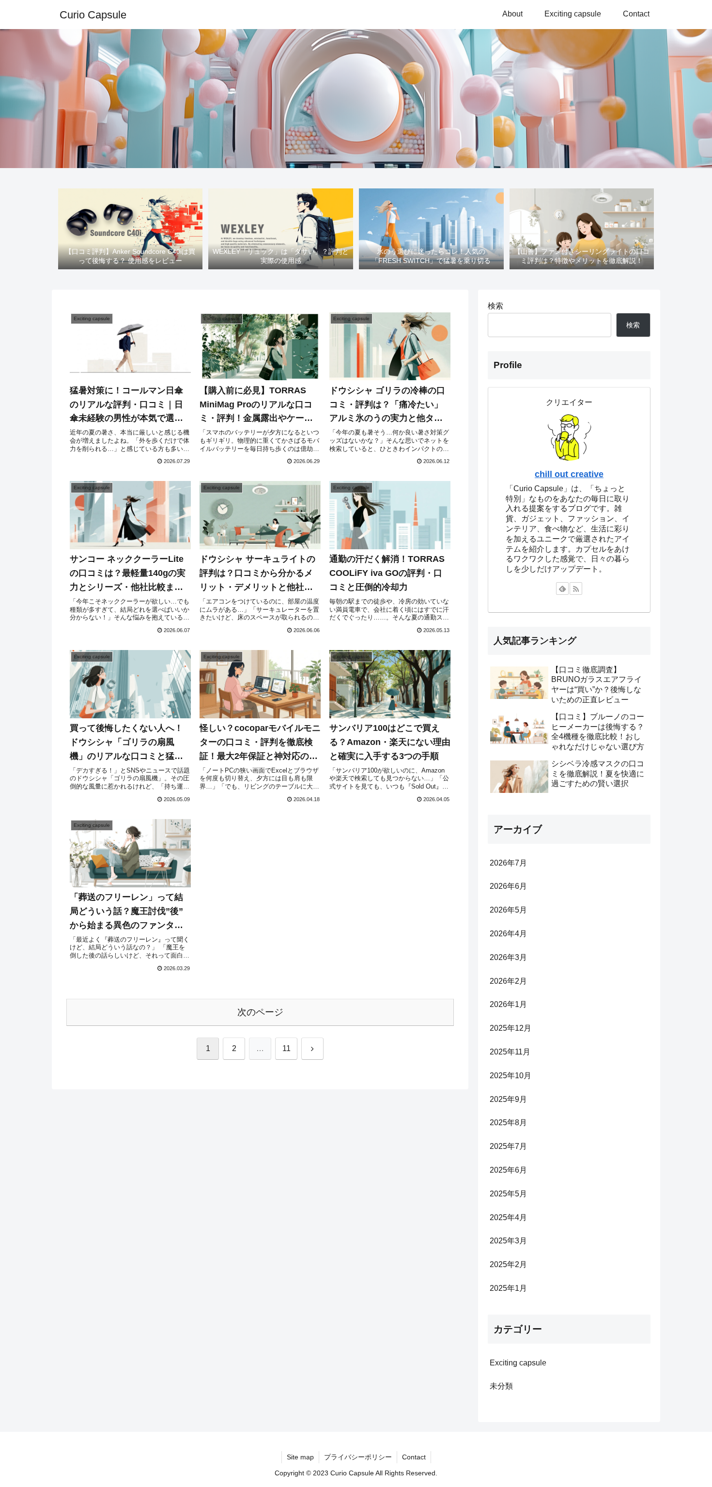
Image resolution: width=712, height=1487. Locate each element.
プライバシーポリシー (358, 1457)
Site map (300, 1457)
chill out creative (569, 474)
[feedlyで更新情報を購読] (562, 588)
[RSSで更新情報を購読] (576, 588)
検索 (495, 306)
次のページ (260, 1012)
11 (286, 1048)
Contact (414, 1457)
